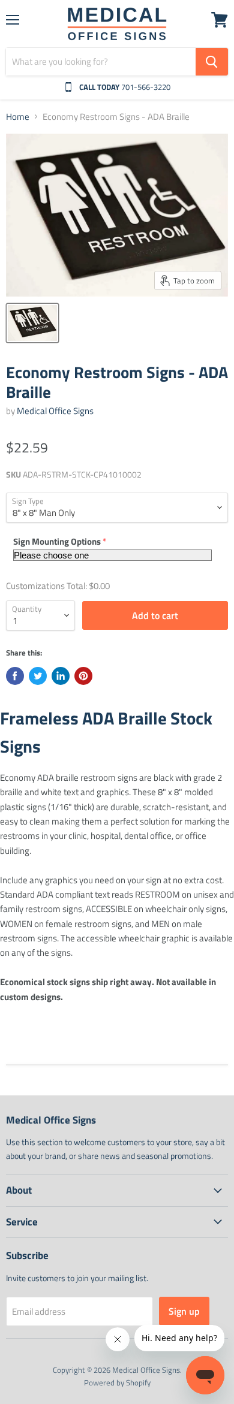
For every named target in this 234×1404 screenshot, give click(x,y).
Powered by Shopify (117, 1382)
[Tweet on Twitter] (38, 676)
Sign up (184, 1311)
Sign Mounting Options (57, 541)
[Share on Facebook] (15, 676)
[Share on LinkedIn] (61, 676)
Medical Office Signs (55, 411)
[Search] (212, 62)
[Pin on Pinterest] (83, 676)
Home (17, 116)
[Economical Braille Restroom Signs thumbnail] (32, 323)
